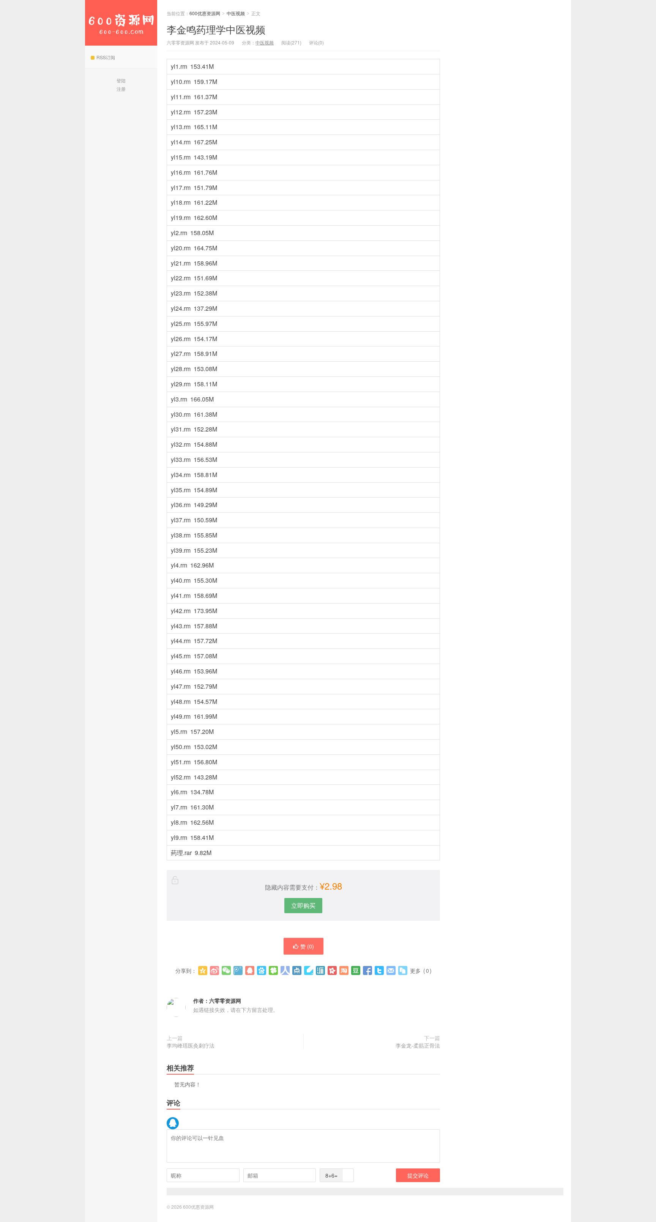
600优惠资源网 (121, 23)
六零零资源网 (225, 1000)
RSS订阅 (105, 57)
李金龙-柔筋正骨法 (418, 1045)
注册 (121, 88)
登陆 (121, 80)
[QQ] (173, 1123)
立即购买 (303, 905)
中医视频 (236, 13)
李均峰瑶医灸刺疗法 (190, 1045)
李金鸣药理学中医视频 (216, 29)
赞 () (307, 946)
